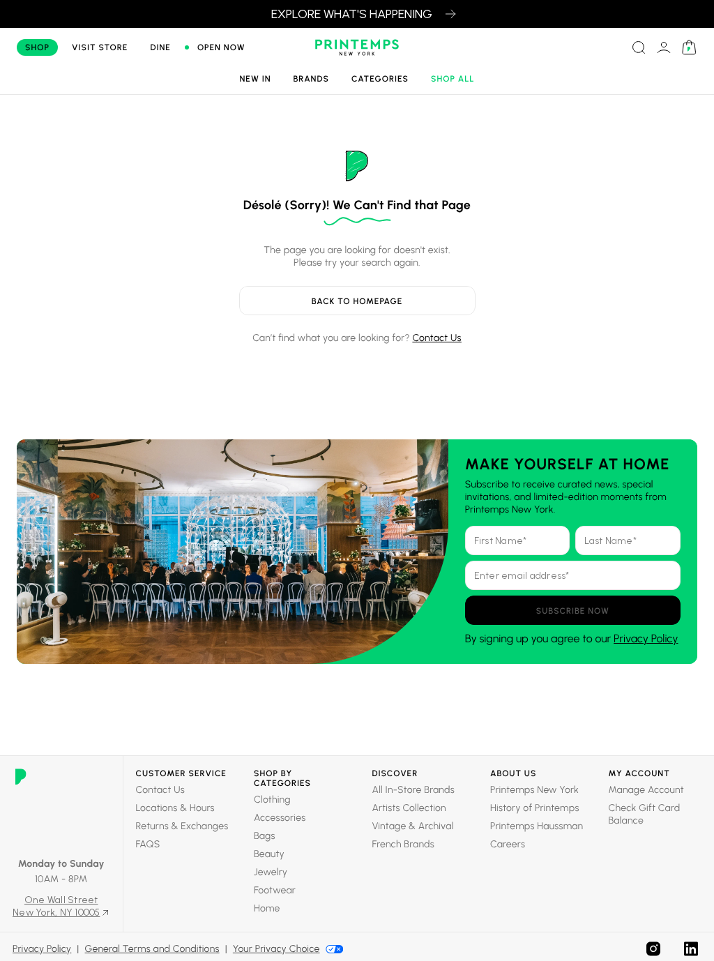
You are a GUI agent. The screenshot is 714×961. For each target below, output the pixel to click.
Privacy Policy (646, 638)
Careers (507, 844)
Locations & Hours (175, 808)
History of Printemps (534, 808)
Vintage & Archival (413, 826)
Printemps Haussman (536, 826)
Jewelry (270, 872)
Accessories (279, 818)
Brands (311, 79)
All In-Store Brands (413, 790)
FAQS (148, 844)
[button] (573, 610)
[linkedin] (691, 949)
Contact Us (436, 338)
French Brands (403, 844)
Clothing (272, 799)
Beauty (269, 854)
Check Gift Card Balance (645, 814)
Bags (264, 836)
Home (267, 908)
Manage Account (646, 790)
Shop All (453, 79)
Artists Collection (409, 808)
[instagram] (653, 949)
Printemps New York (534, 790)
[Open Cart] (689, 47)
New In (255, 79)
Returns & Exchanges (182, 826)
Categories (380, 79)
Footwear (275, 890)
